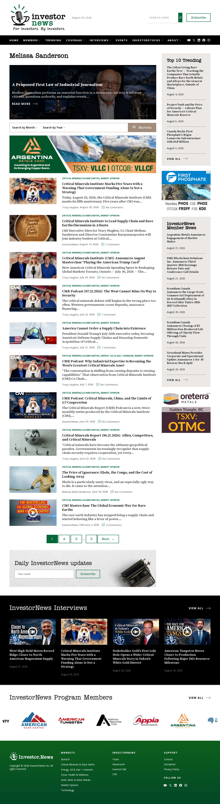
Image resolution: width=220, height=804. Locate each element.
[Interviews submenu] (110, 40)
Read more (21, 104)
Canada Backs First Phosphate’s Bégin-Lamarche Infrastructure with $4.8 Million (184, 136)
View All (174, 158)
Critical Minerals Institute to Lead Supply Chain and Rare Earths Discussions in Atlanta (107, 223)
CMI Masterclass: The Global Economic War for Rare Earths (104, 508)
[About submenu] (180, 40)
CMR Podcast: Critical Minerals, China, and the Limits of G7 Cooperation (106, 401)
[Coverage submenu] (84, 40)
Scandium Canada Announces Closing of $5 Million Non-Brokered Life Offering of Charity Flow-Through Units (185, 329)
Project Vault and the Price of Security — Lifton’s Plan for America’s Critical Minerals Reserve (184, 110)
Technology (67, 790)
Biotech (65, 759)
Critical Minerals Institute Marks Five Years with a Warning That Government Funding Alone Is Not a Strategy (102, 188)
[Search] (180, 17)
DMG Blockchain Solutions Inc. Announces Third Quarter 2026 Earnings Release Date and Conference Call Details (185, 265)
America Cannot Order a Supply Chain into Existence (104, 329)
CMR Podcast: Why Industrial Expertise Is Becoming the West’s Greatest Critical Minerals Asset (106, 363)
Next (108, 539)
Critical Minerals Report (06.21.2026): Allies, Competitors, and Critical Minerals (107, 438)
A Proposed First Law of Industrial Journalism (57, 84)
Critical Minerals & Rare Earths (80, 178)
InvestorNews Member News (181, 226)
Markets (144, 127)
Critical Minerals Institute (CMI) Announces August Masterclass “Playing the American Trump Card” (103, 260)
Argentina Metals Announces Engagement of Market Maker (186, 238)
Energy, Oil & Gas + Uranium (117, 355)
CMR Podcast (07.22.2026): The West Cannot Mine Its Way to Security (109, 293)
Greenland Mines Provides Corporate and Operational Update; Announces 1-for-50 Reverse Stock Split (185, 358)
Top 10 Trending (184, 61)
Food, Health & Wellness (75, 774)
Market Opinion (110, 178)
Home (14, 40)
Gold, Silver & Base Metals (76, 780)
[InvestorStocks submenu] (162, 40)
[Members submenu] (40, 40)
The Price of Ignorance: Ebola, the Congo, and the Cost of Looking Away (107, 475)
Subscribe (198, 17)
